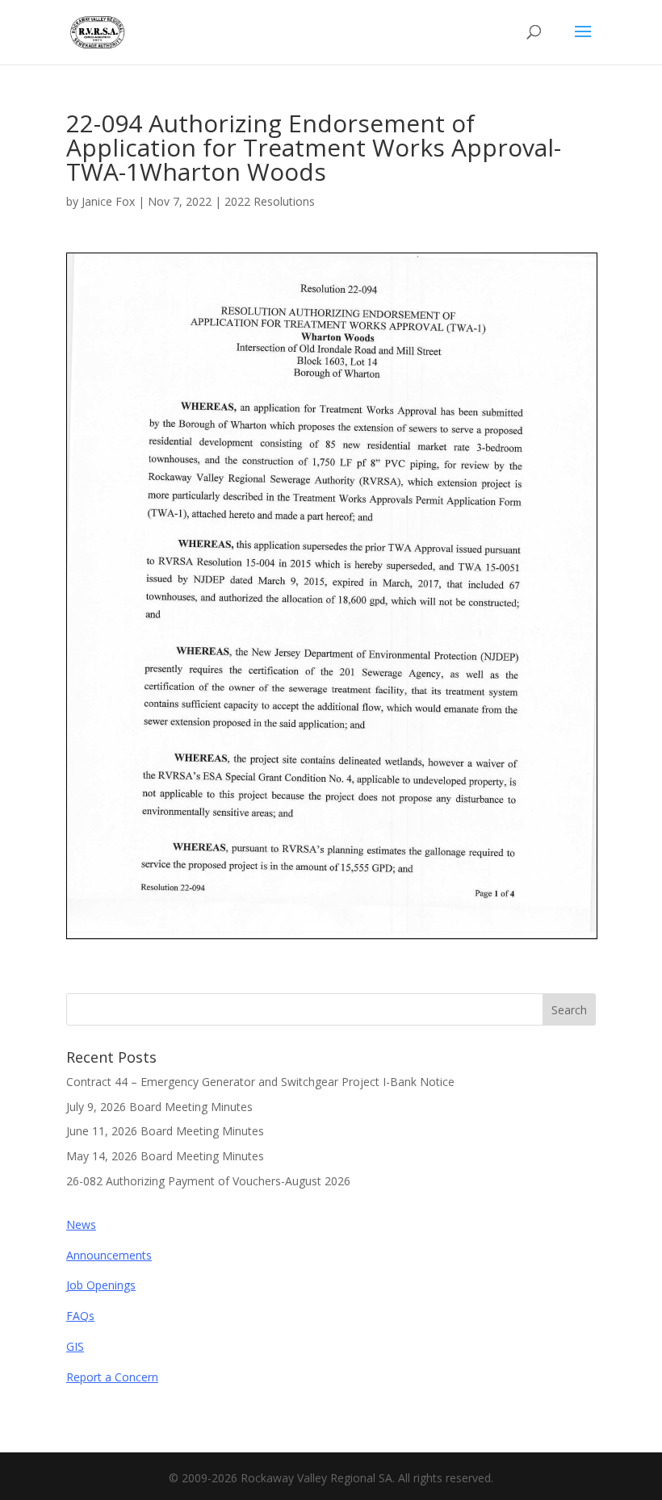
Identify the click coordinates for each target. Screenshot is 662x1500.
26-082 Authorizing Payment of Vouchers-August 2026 (208, 1181)
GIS (75, 1346)
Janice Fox (108, 201)
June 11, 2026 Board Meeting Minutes (165, 1131)
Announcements (109, 1255)
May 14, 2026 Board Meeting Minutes (165, 1156)
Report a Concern (112, 1377)
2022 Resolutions (269, 201)
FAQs (80, 1315)
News (81, 1224)
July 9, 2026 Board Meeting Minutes (159, 1106)
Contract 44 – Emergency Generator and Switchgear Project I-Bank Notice (260, 1081)
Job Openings (101, 1285)
